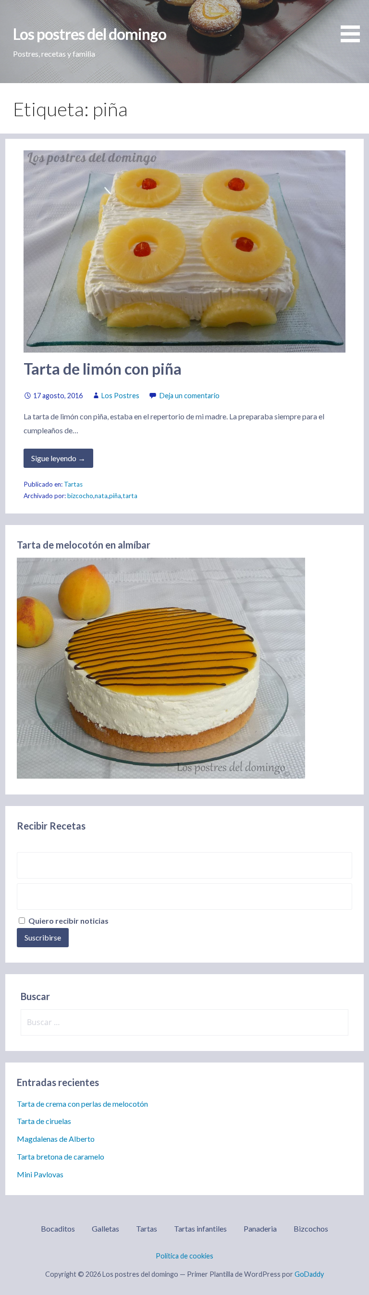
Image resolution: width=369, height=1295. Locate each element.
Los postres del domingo (89, 33)
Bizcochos (311, 1228)
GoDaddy (309, 1274)
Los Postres (120, 395)
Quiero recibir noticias (68, 920)
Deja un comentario (190, 395)
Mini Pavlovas (40, 1174)
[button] (353, 23)
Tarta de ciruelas (44, 1120)
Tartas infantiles (200, 1228)
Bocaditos (58, 1228)
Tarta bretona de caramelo (60, 1156)
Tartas (73, 484)
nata (101, 496)
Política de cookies (184, 1256)
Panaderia (260, 1228)
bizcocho (80, 496)
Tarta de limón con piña (103, 368)
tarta (130, 496)
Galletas (105, 1228)
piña (115, 496)
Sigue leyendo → (58, 458)
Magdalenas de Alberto (56, 1138)
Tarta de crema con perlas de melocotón (82, 1103)
